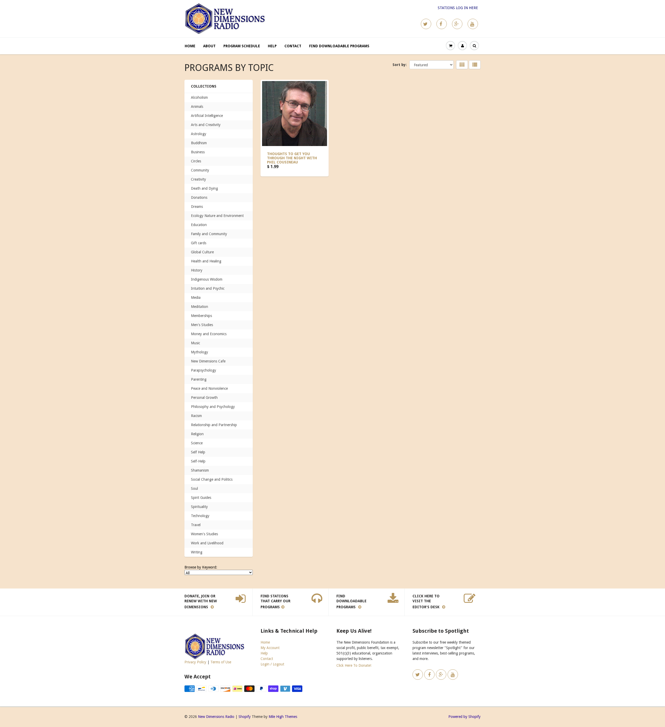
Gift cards (198, 243)
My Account (270, 648)
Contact (292, 46)
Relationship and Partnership (214, 425)
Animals (197, 106)
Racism (196, 416)
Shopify (244, 717)
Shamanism (200, 470)
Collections (203, 86)
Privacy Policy (195, 662)
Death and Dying (204, 188)
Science (197, 443)
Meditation (199, 307)
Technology (200, 516)
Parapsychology (203, 370)
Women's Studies (204, 534)
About (209, 46)
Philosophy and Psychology (213, 407)
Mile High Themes (283, 717)
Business (198, 152)
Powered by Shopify (464, 717)
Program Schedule (241, 46)
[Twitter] (426, 24)
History (196, 270)
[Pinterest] (457, 24)
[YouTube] (473, 24)
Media (196, 297)
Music (195, 343)
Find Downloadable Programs (339, 46)
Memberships (201, 316)
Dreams (197, 206)
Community (200, 170)
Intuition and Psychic (207, 288)
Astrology (198, 134)
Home (190, 46)
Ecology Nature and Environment (217, 216)
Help (272, 46)
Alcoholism (199, 97)
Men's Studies (202, 325)
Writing (196, 552)
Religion (197, 434)
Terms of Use (220, 662)
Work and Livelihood (207, 543)
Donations (199, 197)
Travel (196, 525)
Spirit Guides (201, 497)
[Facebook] (441, 24)
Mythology (199, 352)
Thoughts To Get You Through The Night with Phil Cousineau (292, 158)
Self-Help (198, 461)
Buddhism (199, 143)
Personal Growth (204, 397)
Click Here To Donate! (353, 665)
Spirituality (199, 507)
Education (199, 225)
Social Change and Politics (211, 479)
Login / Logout (272, 664)
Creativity (198, 179)
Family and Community (209, 234)
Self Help (198, 452)
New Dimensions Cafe (208, 361)
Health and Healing (206, 261)
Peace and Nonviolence (209, 388)
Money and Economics (209, 334)
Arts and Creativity (206, 125)
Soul (194, 488)
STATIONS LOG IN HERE (458, 8)
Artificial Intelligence (207, 116)
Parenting (199, 379)
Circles (196, 161)
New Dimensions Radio (216, 717)
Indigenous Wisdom (206, 279)
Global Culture (202, 252)
